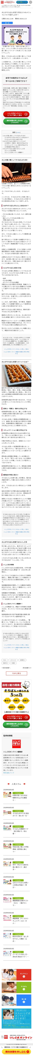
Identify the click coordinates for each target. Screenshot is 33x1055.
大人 (4, 660)
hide (18, 132)
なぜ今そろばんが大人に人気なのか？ (17, 137)
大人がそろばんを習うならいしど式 (14, 149)
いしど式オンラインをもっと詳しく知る (16, 349)
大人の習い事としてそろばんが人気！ (14, 136)
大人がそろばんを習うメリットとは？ (14, 141)
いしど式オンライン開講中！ (14, 152)
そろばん (18, 793)
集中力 (5, 663)
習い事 (7, 23)
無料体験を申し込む (15, 1051)
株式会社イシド (8, 773)
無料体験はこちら (22, 2)
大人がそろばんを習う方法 (13, 139)
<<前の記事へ (6, 668)
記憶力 (22, 660)
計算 (13, 663)
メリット (13, 660)
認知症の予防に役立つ (12, 147)
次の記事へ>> (27, 668)
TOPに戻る (16, 673)
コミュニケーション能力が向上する (16, 145)
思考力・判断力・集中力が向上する (16, 143)
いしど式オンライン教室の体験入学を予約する (16, 352)
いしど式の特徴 (10, 150)
